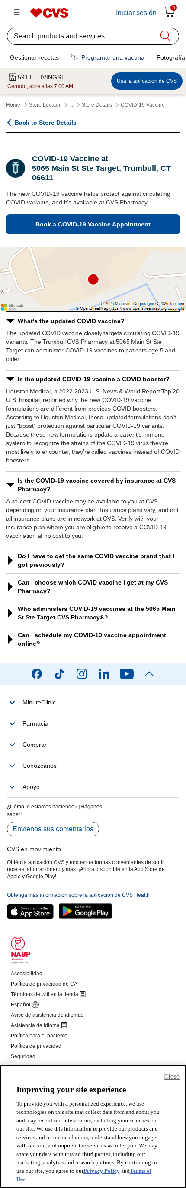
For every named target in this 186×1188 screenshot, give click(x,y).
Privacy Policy (101, 1171)
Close (172, 1076)
